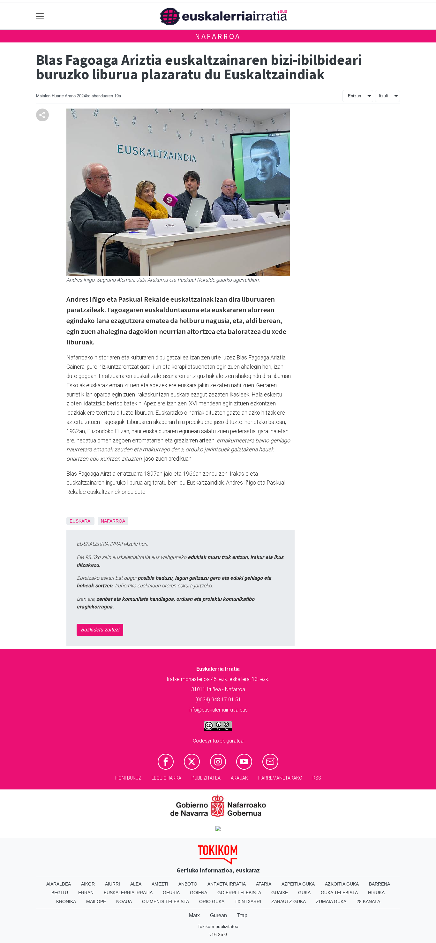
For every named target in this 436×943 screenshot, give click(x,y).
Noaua (124, 901)
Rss (316, 778)
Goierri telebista (239, 892)
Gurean (218, 915)
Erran (86, 892)
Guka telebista (339, 892)
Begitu (59, 892)
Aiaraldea (58, 883)
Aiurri (112, 883)
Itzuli (383, 96)
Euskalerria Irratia (128, 892)
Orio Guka (211, 901)
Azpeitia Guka (298, 883)
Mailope (96, 901)
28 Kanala (368, 901)
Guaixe (279, 892)
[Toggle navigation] (40, 16)
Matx (194, 915)
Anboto (187, 883)
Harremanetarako (280, 778)
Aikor (88, 883)
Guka (304, 892)
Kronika (66, 901)
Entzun (354, 96)
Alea (135, 883)
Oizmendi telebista (165, 901)
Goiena (198, 892)
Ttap (242, 915)
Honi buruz (128, 778)
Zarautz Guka (288, 901)
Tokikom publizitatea (218, 926)
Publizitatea (206, 778)
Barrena (379, 883)
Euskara (80, 521)
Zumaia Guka (331, 901)
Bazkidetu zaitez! (100, 630)
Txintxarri (248, 901)
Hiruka (376, 892)
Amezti (160, 883)
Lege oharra (166, 778)
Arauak (239, 778)
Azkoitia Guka (342, 883)
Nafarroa (218, 36)
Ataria (263, 883)
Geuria (171, 892)
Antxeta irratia (226, 883)
